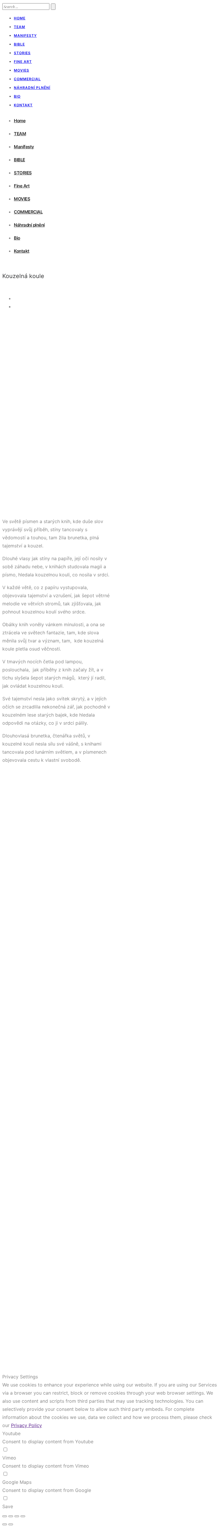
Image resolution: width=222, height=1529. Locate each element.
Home (19, 18)
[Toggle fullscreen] (16, 1516)
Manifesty (25, 35)
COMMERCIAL (27, 79)
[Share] (10, 1516)
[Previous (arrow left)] (4, 1524)
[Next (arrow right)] (10, 1524)
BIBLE (19, 44)
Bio (17, 96)
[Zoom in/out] (23, 1516)
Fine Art (23, 61)
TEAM (19, 27)
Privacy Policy (26, 1425)
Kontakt (23, 105)
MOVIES (21, 70)
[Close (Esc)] (4, 1516)
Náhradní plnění (32, 87)
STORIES (22, 53)
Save (7, 1506)
